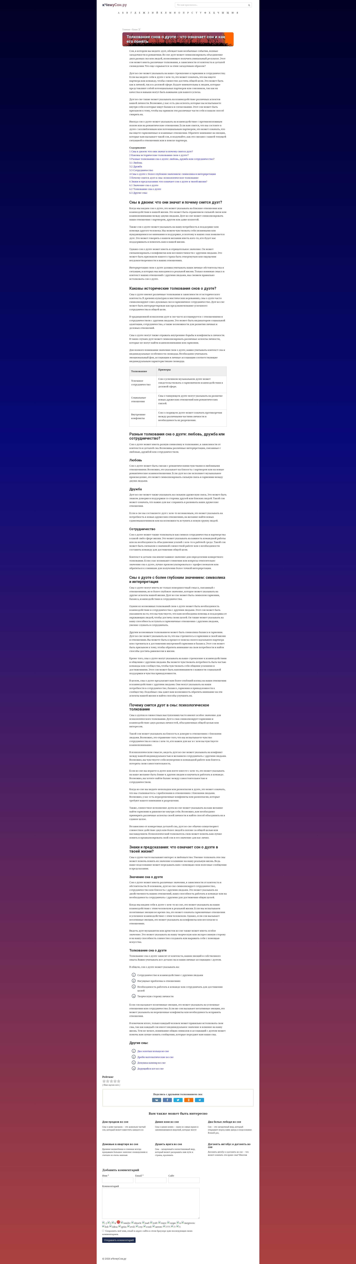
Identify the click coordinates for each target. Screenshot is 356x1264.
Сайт (171, 1175)
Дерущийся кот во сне (150, 1068)
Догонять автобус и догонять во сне (229, 1146)
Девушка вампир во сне (151, 1062)
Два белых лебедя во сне (224, 1121)
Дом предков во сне (115, 1121)
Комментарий (110, 1186)
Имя (105, 1175)
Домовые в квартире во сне (120, 1144)
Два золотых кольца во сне (153, 1051)
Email (139, 1175)
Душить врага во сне (168, 1144)
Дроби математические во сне (155, 1057)
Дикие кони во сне (167, 1121)
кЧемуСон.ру (114, 5)
